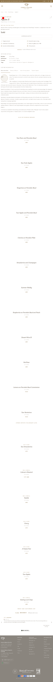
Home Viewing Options (25, 70)
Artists (18, 648)
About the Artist (4, 70)
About (45, 642)
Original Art (24, 62)
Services (45, 639)
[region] (26, 622)
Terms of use (46, 657)
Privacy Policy (46, 655)
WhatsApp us (6, 662)
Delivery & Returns (14, 70)
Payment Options (35, 70)
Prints (18, 642)
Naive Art (31, 642)
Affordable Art (31, 62)
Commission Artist (26, 36)
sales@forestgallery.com (8, 659)
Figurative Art (32, 654)
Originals (19, 639)
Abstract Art (31, 645)
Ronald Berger (10, 12)
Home (2, 12)
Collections (19, 650)
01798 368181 (4, 647)
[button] (1, 622)
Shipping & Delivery (48, 648)
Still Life (30, 649)
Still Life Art (19, 62)
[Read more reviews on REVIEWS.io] (25, 631)
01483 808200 (4, 656)
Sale (18, 646)
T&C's (45, 653)
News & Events (47, 644)
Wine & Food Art (12, 62)
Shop (18, 653)
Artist (6, 12)
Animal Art (31, 651)
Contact (45, 646)
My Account (46, 650)
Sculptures (19, 644)
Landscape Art (32, 647)
